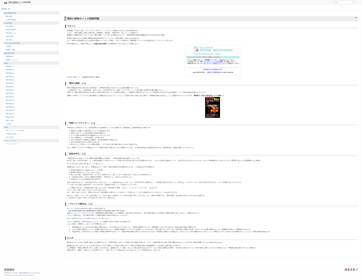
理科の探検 (80, 30)
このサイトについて (10, 140)
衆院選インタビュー (12, 60)
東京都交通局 (8, 23)
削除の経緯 (9, 16)
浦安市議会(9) (10, 97)
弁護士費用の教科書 (81, 164)
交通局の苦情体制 (11, 29)
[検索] (354, 2)
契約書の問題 (10, 117)
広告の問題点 (10, 26)
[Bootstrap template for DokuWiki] (346, 269)
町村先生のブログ (81, 218)
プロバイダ (103, 30)
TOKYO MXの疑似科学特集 (12, 43)
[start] (9, 9)
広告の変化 (9, 40)
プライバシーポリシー (12, 144)
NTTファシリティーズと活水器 (15, 130)
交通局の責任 (10, 36)
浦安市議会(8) (10, 93)
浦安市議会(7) (10, 90)
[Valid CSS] (354, 269)
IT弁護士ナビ (94, 218)
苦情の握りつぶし (11, 33)
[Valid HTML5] (351, 269)
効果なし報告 (10, 120)
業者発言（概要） (11, 50)
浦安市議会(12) (10, 107)
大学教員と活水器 (11, 134)
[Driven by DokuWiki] (357, 269)
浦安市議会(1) (10, 70)
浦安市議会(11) (10, 103)
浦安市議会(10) (10, 100)
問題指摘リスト (10, 66)
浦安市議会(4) (10, 80)
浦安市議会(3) (10, 76)
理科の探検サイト (75, 77)
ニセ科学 (8, 124)
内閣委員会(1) (10, 56)
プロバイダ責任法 (75, 208)
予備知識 (8, 46)
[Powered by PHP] (349, 269)
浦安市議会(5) (10, 83)
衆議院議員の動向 (9, 53)
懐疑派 (6, 63)
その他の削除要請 (11, 20)
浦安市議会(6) (10, 86)
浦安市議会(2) (10, 73)
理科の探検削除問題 (10, 13)
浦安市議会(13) (10, 110)
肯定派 (6, 127)
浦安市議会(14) (10, 114)
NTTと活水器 (9, 137)
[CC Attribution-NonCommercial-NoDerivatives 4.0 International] (9, 269)
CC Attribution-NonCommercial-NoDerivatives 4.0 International (19, 275)
